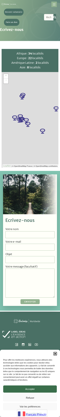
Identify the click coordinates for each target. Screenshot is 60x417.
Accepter (30, 389)
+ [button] (6, 75)
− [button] (6, 80)
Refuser (30, 397)
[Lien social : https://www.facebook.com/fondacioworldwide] (18, 344)
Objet (8, 254)
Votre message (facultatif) (21, 266)
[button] (55, 353)
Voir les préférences (30, 406)
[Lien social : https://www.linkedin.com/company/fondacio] (31, 344)
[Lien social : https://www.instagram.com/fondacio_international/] (24, 344)
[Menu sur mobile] (54, 4)
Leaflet (7, 166)
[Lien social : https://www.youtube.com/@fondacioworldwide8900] (37, 344)
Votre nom (12, 229)
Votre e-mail (13, 241)
